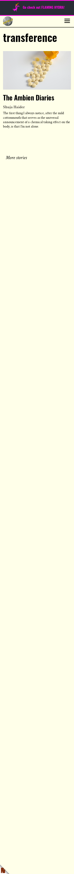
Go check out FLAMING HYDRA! (44, 8)
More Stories (17, 157)
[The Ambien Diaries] (37, 70)
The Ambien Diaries (28, 98)
